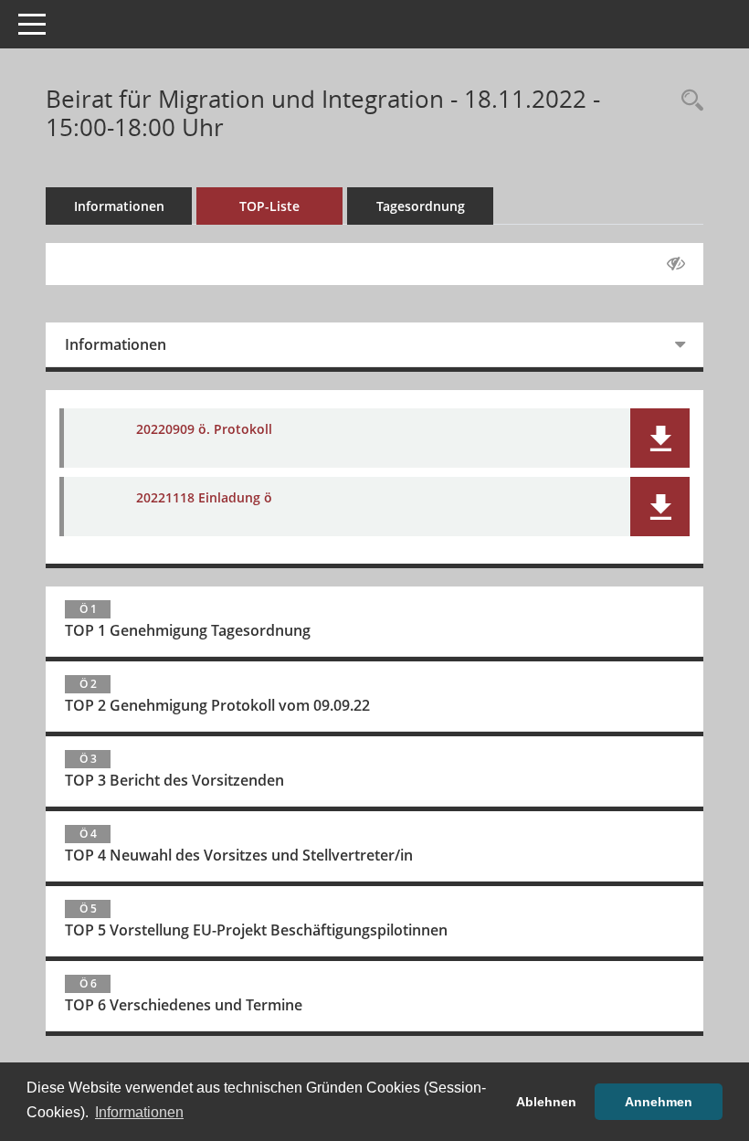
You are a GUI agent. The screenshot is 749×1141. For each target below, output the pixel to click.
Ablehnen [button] (546, 1101)
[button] (660, 438)
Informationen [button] (139, 1112)
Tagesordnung (420, 206)
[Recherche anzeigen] (687, 101)
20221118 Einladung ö (204, 497)
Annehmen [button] (658, 1101)
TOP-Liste (269, 206)
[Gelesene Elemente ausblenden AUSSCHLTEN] (676, 264)
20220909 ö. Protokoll (204, 429)
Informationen (119, 206)
